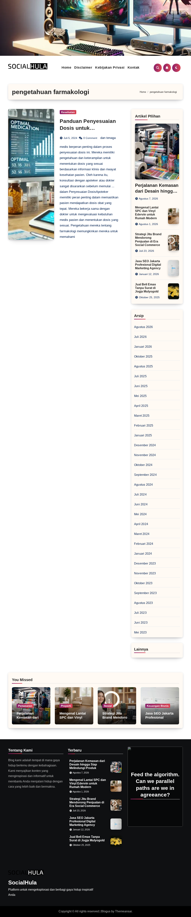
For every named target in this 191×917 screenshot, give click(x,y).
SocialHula (22, 882)
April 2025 (141, 405)
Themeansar (123, 911)
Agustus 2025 (143, 366)
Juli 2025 (140, 376)
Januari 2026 (143, 346)
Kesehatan (68, 112)
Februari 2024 (143, 543)
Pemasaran (25, 705)
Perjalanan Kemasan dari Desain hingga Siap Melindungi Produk (87, 764)
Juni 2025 (141, 386)
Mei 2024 (140, 514)
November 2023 (145, 573)
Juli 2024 (140, 494)
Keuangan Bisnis (158, 705)
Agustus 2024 (143, 484)
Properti (66, 705)
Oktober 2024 (143, 464)
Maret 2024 (141, 533)
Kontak (134, 67)
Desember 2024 (145, 445)
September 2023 (145, 593)
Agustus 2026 (143, 327)
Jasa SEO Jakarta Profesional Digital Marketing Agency (148, 265)
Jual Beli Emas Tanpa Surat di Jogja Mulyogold (147, 288)
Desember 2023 (145, 563)
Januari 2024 (143, 553)
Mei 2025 (140, 396)
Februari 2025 (143, 425)
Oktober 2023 (143, 583)
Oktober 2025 (143, 356)
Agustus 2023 (143, 602)
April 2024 (141, 524)
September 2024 (145, 474)
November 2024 (145, 455)
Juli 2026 (140, 336)
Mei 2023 (140, 632)
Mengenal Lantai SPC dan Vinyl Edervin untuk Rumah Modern (73, 719)
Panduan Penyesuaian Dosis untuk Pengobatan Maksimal (88, 128)
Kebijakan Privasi (110, 67)
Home (66, 67)
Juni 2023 (141, 622)
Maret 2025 (141, 415)
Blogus (105, 911)
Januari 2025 (143, 435)
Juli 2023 (140, 612)
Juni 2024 (141, 504)
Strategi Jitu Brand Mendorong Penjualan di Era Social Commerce (116, 719)
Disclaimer (83, 67)
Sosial (108, 705)
